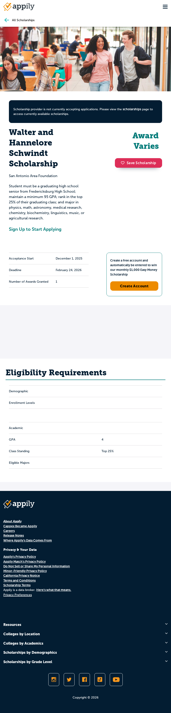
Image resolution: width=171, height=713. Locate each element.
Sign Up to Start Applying (35, 229)
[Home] (19, 6)
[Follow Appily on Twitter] (69, 679)
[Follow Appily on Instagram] (53, 679)
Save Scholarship (141, 163)
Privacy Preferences (17, 595)
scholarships (132, 109)
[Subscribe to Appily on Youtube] (116, 679)
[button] (124, 163)
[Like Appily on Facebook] (84, 679)
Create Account (134, 286)
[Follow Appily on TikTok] (99, 679)
